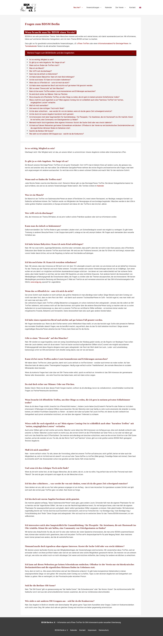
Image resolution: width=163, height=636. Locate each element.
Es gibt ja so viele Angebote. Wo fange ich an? (47, 62)
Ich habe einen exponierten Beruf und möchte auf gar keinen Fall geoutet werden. (61, 85)
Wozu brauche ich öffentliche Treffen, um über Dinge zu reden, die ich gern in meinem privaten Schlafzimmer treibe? (74, 97)
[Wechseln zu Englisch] (140, 7)
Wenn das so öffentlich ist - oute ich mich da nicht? (49, 83)
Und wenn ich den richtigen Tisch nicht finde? (46, 108)
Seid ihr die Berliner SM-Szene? (41, 131)
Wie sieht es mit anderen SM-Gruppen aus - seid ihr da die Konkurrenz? (56, 134)
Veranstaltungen (92, 7)
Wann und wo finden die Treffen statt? (44, 65)
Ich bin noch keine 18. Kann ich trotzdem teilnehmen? (50, 80)
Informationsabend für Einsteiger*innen (113, 43)
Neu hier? (77, 7)
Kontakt (132, 7)
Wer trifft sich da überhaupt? (40, 71)
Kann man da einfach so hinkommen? (43, 74)
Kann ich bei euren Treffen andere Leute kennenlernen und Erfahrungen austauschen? (62, 91)
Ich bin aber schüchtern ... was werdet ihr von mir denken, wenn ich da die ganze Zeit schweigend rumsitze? (70, 111)
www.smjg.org (35, 282)
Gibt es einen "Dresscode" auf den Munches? (46, 88)
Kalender (108, 7)
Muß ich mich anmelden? (38, 105)
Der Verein (119, 7)
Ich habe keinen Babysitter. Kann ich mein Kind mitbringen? (52, 77)
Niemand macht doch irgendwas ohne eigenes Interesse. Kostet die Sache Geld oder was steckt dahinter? (70, 122)
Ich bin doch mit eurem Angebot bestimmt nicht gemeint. (51, 114)
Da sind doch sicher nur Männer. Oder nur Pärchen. (48, 94)
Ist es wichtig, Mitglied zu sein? (41, 60)
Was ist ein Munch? (36, 68)
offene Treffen (83, 43)
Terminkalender (31, 46)
